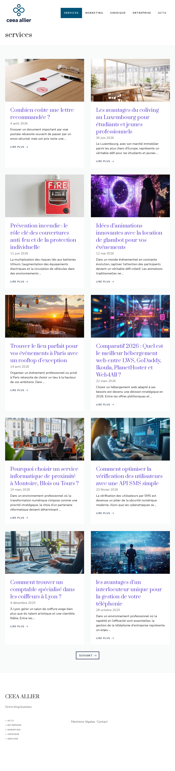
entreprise (14, 725)
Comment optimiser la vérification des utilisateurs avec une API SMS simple (129, 476)
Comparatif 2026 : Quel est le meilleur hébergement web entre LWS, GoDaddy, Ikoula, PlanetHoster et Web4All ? (129, 360)
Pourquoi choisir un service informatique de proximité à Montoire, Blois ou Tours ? (44, 476)
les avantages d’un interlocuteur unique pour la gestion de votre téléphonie (129, 593)
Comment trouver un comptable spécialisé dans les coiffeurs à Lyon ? (42, 589)
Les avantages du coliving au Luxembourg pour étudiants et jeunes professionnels (127, 121)
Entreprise (142, 13)
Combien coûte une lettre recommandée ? (42, 114)
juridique (13, 734)
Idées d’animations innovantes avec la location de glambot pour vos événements (129, 236)
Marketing (94, 13)
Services (71, 13)
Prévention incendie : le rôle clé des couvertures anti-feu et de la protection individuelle (43, 236)
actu (11, 720)
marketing (14, 729)
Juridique (118, 13)
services (13, 739)
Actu (162, 13)
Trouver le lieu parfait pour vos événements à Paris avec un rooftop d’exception (44, 353)
